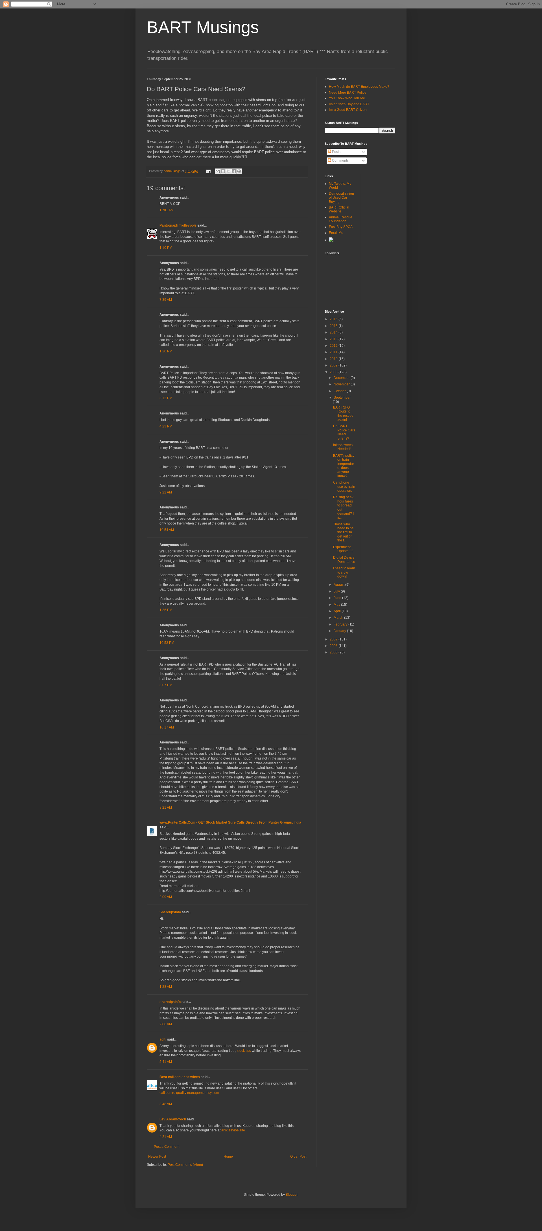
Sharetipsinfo (170, 912)
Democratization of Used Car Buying (341, 198)
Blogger (292, 1195)
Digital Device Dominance (344, 559)
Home (228, 1156)
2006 (334, 646)
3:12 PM (165, 398)
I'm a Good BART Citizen (348, 110)
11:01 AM (166, 210)
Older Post (298, 1156)
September (342, 398)
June (338, 598)
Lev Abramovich (172, 1119)
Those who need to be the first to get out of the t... (343, 532)
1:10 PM (165, 248)
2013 (334, 339)
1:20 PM (165, 351)
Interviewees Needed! (343, 447)
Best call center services (179, 1077)
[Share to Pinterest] (239, 171)
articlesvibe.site (233, 1130)
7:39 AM (165, 300)
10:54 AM (166, 530)
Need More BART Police (347, 93)
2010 (334, 359)
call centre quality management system (189, 1093)
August (339, 585)
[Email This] (217, 171)
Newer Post (157, 1156)
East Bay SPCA (341, 227)
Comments (340, 161)
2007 (334, 639)
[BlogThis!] (223, 171)
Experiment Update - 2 (343, 549)
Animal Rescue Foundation (340, 219)
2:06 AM (165, 1024)
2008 (334, 372)
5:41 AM (165, 1062)
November (342, 384)
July (337, 591)
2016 (334, 319)
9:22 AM (165, 492)
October (340, 391)
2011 (334, 352)
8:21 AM (165, 807)
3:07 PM (165, 685)
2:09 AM (165, 897)
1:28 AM (165, 987)
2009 (334, 365)
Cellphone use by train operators (344, 486)
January (340, 631)
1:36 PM (165, 610)
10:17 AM (166, 727)
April (338, 611)
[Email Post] (208, 171)
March (339, 618)
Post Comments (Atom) (185, 1165)
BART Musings (203, 27)
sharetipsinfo (170, 1002)
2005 (334, 652)
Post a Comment (166, 1147)
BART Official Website (339, 209)
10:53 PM (166, 643)
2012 (334, 346)
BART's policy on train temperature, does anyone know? (343, 466)
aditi (162, 1039)
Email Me (336, 233)
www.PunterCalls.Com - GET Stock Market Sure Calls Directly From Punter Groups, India (230, 822)
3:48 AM (165, 1104)
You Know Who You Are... (348, 98)
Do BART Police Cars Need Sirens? (344, 432)
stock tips (244, 1051)
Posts (335, 152)
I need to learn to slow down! (344, 572)
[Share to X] (228, 171)
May (337, 605)
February (341, 624)
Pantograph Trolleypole (177, 225)
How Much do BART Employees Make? (359, 87)
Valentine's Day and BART (349, 104)
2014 (334, 332)
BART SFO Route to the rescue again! (343, 413)
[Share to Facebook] (234, 171)
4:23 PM (165, 426)
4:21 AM (165, 1137)
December (342, 378)
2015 (334, 326)
